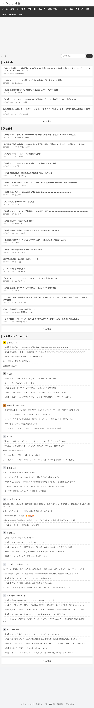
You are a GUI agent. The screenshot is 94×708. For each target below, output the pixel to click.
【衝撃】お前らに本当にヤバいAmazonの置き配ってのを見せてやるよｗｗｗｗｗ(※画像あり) (39, 135)
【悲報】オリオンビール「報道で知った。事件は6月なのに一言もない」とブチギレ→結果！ (38, 547)
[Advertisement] (47, 35)
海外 (20, 14)
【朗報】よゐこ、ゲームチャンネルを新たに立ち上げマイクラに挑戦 (29, 163)
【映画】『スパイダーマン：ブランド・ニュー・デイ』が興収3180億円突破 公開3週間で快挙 (40, 182)
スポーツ (79, 9)
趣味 (4, 14)
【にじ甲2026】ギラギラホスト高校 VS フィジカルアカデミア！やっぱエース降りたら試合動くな (41, 319)
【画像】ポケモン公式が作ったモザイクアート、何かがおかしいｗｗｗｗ (31, 230)
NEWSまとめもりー (21, 176)
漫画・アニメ (53, 9)
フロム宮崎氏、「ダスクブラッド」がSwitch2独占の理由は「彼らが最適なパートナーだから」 (39, 460)
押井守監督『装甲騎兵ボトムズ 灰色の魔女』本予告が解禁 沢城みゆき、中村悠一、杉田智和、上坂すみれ (44, 144)
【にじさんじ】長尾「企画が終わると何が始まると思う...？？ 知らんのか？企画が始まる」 (38, 419)
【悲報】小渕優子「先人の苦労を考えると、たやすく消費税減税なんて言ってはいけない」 (38, 397)
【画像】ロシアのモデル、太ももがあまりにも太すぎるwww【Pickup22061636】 (35, 614)
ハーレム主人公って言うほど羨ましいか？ (19, 472)
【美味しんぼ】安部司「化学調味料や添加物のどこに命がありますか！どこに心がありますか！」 (40, 482)
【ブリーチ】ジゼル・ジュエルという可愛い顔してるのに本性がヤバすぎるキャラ (34, 486)
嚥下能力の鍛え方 (10, 366)
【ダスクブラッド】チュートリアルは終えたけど (22, 154)
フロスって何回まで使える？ (14, 269)
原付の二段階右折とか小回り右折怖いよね (19, 309)
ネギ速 (17, 166)
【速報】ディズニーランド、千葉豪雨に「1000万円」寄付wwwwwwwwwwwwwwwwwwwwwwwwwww (45, 211)
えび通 (17, 243)
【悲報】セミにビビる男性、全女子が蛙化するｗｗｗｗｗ (25, 648)
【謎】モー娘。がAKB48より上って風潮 (18, 202)
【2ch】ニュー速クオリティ (18, 564)
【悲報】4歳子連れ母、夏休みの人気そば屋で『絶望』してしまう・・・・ (32, 173)
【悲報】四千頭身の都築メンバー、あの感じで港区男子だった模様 (28, 600)
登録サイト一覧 (41, 704)
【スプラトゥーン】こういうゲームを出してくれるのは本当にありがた (30, 278)
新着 (12, 9)
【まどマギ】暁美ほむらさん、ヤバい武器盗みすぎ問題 (24, 491)
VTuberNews (19, 73)
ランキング (21, 9)
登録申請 (60, 704)
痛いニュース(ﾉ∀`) (21, 302)
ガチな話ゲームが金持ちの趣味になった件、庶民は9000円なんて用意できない (33, 446)
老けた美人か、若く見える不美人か (16, 361)
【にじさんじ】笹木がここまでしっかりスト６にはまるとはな (27, 414)
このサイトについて (27, 704)
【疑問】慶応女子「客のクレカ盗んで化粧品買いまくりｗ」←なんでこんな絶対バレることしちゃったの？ (44, 643)
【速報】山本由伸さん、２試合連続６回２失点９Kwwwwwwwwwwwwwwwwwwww (37, 192)
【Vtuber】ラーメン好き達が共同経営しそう (20, 424)
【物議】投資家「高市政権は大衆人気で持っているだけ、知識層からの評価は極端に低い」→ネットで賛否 (44, 609)
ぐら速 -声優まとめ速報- (23, 147)
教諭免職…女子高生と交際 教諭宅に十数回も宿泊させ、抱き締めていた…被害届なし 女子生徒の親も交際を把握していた (46, 505)
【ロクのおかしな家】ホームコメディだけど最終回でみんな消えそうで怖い (32, 477)
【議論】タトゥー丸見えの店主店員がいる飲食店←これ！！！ (27, 556)
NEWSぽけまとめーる (22, 137)
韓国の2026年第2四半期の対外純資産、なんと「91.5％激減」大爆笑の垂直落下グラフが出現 (39, 520)
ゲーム (64, 9)
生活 (71, 9)
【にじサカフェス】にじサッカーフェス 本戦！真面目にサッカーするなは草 (32, 428)
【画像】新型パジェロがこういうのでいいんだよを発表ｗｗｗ (27, 578)
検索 (89, 56)
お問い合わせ (69, 704)
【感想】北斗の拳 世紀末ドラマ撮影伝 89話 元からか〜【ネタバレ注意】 (31, 90)
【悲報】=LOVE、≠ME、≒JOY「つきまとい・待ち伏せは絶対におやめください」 (34, 392)
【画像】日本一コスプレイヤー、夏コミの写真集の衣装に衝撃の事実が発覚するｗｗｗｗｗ (38, 653)
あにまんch (19, 83)
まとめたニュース (14, 499)
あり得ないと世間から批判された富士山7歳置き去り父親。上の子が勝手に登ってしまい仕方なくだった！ (43, 569)
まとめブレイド (20, 195)
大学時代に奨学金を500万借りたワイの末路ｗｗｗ (22, 249)
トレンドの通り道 (21, 185)
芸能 (87, 9)
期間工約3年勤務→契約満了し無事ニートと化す (21, 259)
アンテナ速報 (11, 3)
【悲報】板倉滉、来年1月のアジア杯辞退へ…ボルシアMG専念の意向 (29, 288)
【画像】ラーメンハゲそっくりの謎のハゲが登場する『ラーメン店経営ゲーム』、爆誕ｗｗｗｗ (40, 99)
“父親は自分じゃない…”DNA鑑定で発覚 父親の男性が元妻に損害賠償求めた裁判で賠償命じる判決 (40, 574)
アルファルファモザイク (16, 596)
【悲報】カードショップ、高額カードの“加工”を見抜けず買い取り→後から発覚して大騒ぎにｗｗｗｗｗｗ (44, 605)
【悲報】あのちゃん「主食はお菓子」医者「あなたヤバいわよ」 (28, 583)
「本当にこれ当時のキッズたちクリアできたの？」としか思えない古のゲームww (34, 240)
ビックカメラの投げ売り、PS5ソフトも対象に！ (22, 455)
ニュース (41, 9)
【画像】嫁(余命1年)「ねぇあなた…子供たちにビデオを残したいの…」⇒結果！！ (34, 551)
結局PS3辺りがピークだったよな (16, 450)
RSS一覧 (52, 704)
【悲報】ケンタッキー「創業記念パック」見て (21, 525)
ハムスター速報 (20, 271)
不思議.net (18, 224)
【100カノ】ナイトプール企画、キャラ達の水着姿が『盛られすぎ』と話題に (33, 80)
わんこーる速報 (20, 233)
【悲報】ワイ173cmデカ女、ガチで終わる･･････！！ (23, 542)
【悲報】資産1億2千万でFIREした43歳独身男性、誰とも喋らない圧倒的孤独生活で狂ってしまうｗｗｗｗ (43, 639)
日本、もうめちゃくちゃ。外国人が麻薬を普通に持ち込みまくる (28, 511)
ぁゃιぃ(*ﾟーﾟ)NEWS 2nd (24, 312)
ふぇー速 (18, 262)
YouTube (12, 15)
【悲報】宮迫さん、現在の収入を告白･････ (19, 221)
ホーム (5, 9)
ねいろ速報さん (20, 157)
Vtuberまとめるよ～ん (22, 322)
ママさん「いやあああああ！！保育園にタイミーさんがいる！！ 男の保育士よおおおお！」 (38, 587)
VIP (29, 9)
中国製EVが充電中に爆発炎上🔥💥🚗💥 (18, 516)
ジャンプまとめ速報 (21, 102)
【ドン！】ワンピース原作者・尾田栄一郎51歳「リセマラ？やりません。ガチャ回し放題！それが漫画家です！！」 (44, 620)
